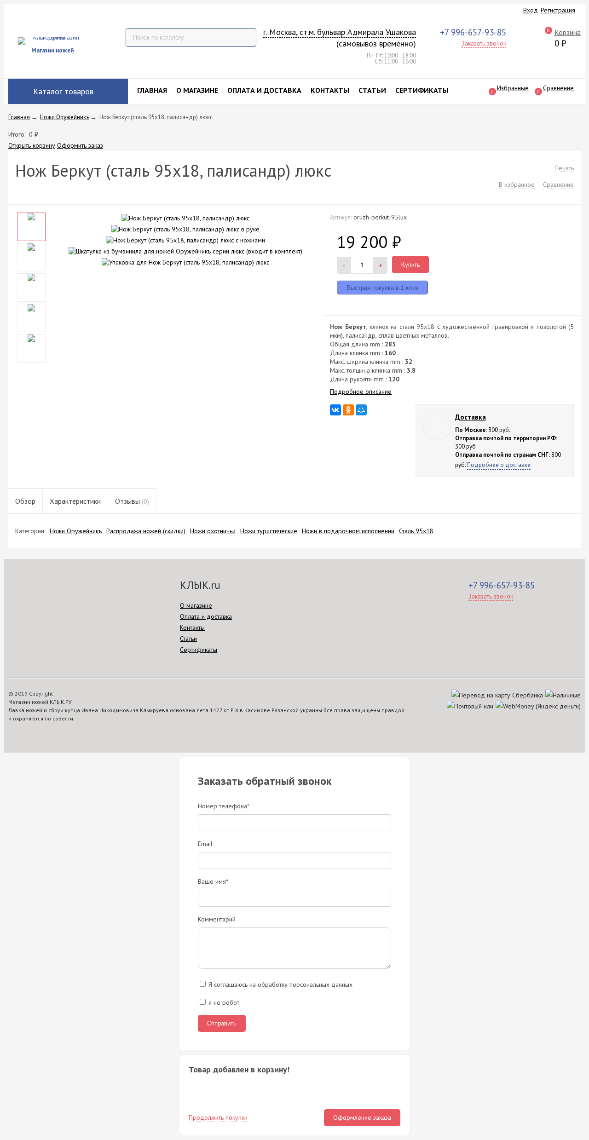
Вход (530, 10)
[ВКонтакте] (335, 409)
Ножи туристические (268, 531)
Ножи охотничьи (213, 531)
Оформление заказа (362, 1117)
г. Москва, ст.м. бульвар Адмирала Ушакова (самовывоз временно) (339, 38)
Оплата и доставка (264, 90)
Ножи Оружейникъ (76, 531)
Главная (152, 90)
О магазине (197, 90)
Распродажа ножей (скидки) (145, 531)
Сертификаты (422, 90)
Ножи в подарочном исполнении (348, 531)
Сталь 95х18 (416, 531)
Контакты (330, 90)
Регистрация (558, 10)
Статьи (372, 90)
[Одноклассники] (348, 409)
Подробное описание (361, 391)
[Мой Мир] (361, 409)
